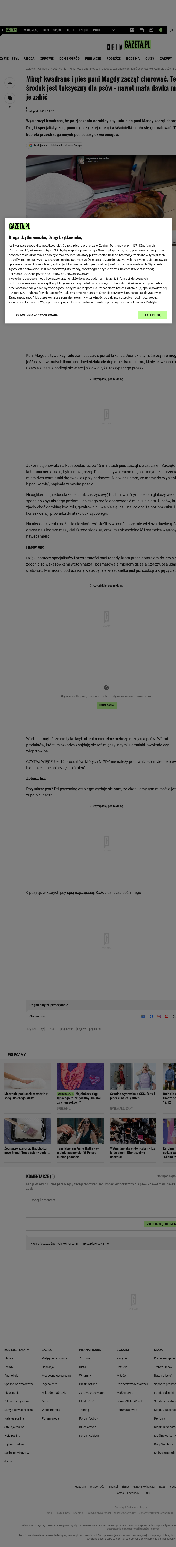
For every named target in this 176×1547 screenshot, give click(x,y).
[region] (88, 270)
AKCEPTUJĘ (153, 315)
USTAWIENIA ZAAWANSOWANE (37, 315)
